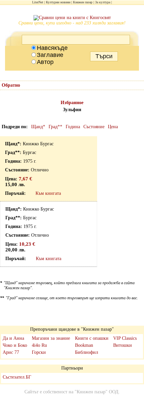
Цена (113, 126)
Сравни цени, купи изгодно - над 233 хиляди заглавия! (72, 22)
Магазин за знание (51, 338)
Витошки (122, 345)
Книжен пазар (82, 2)
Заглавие (50, 55)
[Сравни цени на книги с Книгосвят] (72, 17)
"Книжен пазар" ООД (97, 391)
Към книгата (48, 193)
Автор (45, 62)
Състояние (93, 126)
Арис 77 (11, 352)
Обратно (11, 85)
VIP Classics (125, 338)
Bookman (84, 345)
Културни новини (58, 2)
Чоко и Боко (15, 345)
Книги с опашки (92, 338)
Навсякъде (52, 48)
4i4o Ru (39, 345)
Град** (55, 126)
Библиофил (86, 352)
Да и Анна (13, 338)
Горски (39, 352)
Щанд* (38, 126)
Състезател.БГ (17, 377)
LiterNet (37, 2)
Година (73, 126)
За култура (102, 2)
